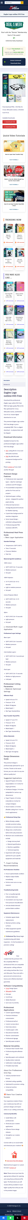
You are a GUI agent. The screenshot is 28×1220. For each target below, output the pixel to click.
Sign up (9, 1211)
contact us (11, 467)
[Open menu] (1, 2)
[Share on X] (17, 1218)
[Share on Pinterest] (24, 1218)
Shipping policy (9, 1214)
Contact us (12, 1168)
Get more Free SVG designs (15, 1161)
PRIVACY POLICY (16, 1211)
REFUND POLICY (18, 1214)
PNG (7, 456)
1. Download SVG (9, 122)
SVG (7, 451)
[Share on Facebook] (3, 1218)
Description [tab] (7, 380)
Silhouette (9, 991)
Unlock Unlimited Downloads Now (15, 62)
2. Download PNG (9, 127)
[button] (23, 75)
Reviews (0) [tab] (7, 384)
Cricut (7, 988)
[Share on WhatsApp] (10, 1218)
